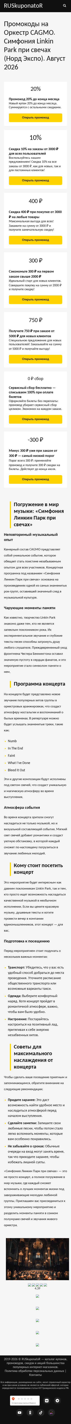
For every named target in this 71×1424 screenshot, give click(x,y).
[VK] (46, 1400)
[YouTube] (19, 1412)
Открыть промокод (35, 117)
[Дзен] (51, 1412)
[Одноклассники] (30, 1412)
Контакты (35, 1375)
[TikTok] (40, 1412)
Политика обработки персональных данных (34, 1371)
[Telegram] (57, 1400)
